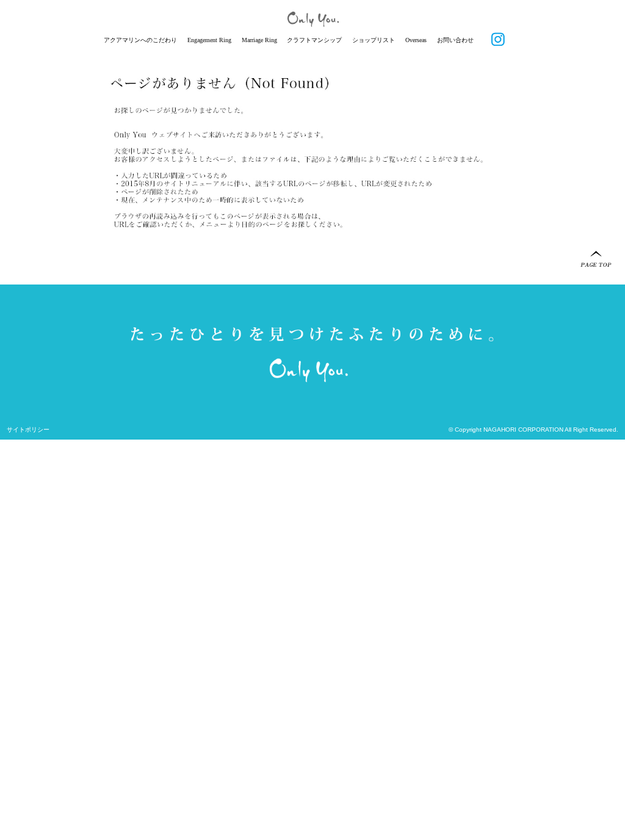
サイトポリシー (28, 429)
